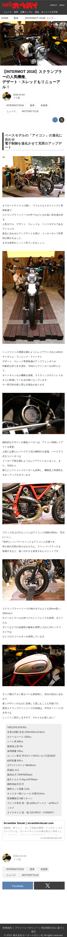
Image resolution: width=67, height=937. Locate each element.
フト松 (16, 97)
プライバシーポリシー (26, 927)
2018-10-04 (19, 94)
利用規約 (7, 927)
